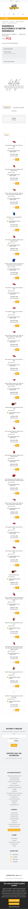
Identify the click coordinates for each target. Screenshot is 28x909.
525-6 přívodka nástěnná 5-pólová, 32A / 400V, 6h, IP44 (14, 456)
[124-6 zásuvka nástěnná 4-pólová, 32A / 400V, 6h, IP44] (14, 428)
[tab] (7, 107)
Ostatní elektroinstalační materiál (14, 787)
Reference (15, 854)
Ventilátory (14, 802)
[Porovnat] (13, 14)
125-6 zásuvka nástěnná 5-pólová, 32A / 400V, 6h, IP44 (14, 170)
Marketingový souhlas (14, 826)
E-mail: (14, 733)
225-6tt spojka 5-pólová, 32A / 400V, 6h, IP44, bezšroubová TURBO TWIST (14, 384)
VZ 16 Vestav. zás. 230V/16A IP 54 (14, 217)
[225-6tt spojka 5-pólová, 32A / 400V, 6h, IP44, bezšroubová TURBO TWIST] (14, 380)
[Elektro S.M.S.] (14, 7)
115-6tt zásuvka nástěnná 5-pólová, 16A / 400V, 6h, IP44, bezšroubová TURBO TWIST (14, 599)
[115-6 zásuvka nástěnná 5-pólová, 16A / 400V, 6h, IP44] (14, 236)
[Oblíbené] (18, 14)
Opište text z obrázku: (14, 738)
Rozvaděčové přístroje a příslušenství (14, 793)
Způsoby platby (14, 812)
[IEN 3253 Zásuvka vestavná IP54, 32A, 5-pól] (14, 668)
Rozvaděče (14, 791)
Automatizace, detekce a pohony (14, 775)
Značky (15, 857)
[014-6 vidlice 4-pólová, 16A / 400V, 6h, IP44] (14, 284)
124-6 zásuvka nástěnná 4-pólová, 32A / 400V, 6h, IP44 (14, 432)
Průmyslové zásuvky (12, 23)
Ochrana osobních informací (14, 824)
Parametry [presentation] (7, 108)
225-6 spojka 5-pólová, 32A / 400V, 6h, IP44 (14, 312)
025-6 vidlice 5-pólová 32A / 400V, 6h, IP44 (14, 146)
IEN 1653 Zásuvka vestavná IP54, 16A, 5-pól (14, 623)
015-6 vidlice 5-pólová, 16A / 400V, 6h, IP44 (14, 551)
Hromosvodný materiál (14, 779)
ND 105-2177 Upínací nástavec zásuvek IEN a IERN (14, 696)
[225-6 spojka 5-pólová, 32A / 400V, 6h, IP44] (14, 308)
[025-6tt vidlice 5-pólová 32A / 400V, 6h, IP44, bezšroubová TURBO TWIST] (14, 190)
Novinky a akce (14, 844)
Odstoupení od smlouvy (14, 830)
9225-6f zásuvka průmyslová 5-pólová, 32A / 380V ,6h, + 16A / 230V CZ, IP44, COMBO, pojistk (14, 648)
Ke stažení (14, 840)
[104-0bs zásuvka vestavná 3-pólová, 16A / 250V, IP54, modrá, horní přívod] (14, 260)
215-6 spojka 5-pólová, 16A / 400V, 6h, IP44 (14, 528)
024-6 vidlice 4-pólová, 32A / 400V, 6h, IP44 (14, 360)
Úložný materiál (14, 800)
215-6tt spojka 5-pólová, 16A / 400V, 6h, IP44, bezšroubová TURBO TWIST (14, 336)
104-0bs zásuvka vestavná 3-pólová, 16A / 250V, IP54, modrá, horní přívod (14, 264)
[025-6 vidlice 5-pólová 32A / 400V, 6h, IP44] (14, 142)
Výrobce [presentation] (14, 111)
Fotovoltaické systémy (14, 777)
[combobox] (12, 1)
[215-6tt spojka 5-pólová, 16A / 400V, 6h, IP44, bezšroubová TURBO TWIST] (14, 332)
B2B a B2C (15, 859)
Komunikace (14, 783)
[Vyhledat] (9, 14)
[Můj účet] (4, 14)
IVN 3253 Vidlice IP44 (14, 575)
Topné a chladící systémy (14, 798)
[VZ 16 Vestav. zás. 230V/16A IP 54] (14, 214)
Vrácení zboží (14, 822)
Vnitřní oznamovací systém (14, 842)
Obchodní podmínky (14, 818)
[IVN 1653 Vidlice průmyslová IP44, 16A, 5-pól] (14, 404)
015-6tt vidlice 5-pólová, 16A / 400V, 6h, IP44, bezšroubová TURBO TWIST (14, 504)
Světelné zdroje (14, 797)
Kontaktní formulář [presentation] (18, 108)
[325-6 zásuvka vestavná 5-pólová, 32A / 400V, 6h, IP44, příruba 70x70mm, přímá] (14, 476)
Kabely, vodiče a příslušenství (14, 781)
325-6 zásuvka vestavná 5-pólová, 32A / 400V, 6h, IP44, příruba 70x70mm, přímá (14, 480)
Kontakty (15, 861)
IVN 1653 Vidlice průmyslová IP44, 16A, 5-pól (14, 408)
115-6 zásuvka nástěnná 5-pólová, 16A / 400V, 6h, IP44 (14, 240)
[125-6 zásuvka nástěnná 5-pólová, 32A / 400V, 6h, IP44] (14, 166)
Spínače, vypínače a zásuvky (14, 795)
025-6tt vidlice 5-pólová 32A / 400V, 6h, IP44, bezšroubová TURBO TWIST (14, 194)
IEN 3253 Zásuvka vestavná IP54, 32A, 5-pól (14, 672)
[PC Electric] (8, 38)
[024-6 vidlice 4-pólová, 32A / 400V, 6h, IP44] (14, 356)
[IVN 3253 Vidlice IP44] (14, 571)
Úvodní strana (5, 21)
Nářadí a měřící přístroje (14, 785)
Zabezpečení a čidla (14, 804)
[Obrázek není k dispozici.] (14, 85)
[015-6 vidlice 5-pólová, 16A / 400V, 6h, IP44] (14, 547)
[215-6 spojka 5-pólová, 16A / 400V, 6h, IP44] (14, 523)
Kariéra (14, 846)
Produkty (12, 21)
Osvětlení (14, 789)
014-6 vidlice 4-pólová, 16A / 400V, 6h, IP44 (14, 288)
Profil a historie (14, 838)
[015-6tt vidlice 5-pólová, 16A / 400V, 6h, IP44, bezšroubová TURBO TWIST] (14, 499)
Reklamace (14, 820)
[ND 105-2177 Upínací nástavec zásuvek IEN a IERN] (14, 692)
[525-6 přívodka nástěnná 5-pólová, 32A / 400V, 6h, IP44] (14, 452)
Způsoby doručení (14, 814)
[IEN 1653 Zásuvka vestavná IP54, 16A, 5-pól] (14, 619)
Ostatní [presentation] (6, 135)
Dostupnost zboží (14, 816)
